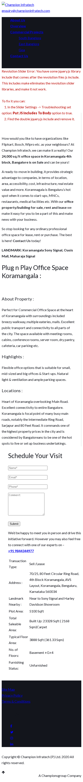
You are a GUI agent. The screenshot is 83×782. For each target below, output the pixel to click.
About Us (17, 20)
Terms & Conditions (16, 701)
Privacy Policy (12, 695)
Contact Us (19, 56)
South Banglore (30, 38)
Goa (22, 50)
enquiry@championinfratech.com (26, 11)
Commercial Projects (26, 32)
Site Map (8, 689)
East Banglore (29, 44)
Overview (18, 26)
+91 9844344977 (21, 551)
